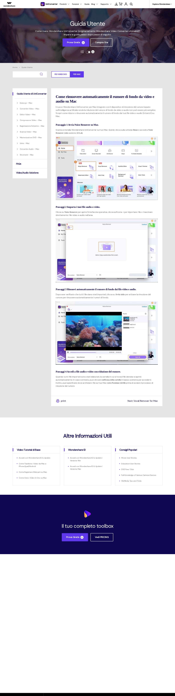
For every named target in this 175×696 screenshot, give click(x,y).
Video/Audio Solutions (27, 172)
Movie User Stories (129, 458)
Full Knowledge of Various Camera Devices (138, 475)
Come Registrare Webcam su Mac (33, 472)
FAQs (18, 163)
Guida (86, 4)
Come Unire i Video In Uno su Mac (33, 478)
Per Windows (61, 74)
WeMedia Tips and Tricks (131, 481)
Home (15, 67)
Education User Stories (130, 463)
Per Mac (77, 74)
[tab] (30, 93)
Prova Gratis (74, 42)
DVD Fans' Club (127, 469)
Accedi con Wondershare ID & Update (34, 458)
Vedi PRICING (102, 537)
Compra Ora (101, 42)
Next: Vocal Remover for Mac (143, 400)
